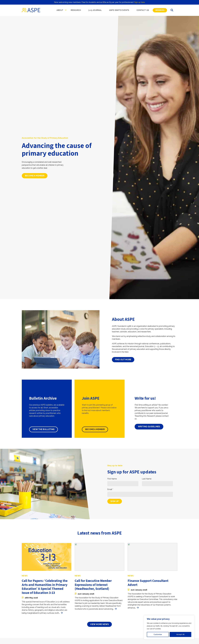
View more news (99, 624)
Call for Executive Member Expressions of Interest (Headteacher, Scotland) (93, 585)
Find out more (123, 359)
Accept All (180, 634)
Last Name (146, 479)
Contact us (143, 10)
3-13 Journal (95, 10)
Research (76, 10)
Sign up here (139, 2)
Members (160, 10)
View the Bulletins (43, 429)
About (60, 10)
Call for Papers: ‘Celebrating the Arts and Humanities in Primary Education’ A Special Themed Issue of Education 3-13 (44, 587)
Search (172, 10)
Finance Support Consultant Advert (148, 583)
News (25, 576)
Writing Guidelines (149, 426)
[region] (169, 627)
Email (110, 489)
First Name (112, 479)
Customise (158, 634)
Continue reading (62, 612)
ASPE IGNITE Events (119, 10)
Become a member (34, 175)
